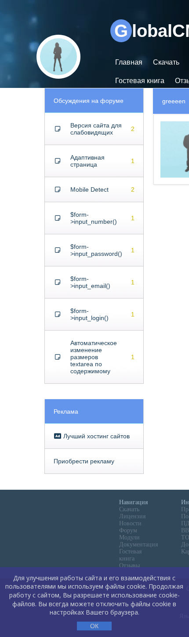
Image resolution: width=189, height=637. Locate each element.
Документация (138, 544)
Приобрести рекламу (84, 461)
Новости (130, 523)
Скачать (166, 62)
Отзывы (129, 565)
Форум (128, 530)
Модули (129, 537)
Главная (128, 62)
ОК (94, 626)
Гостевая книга (139, 80)
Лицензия (132, 516)
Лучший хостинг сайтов (96, 436)
